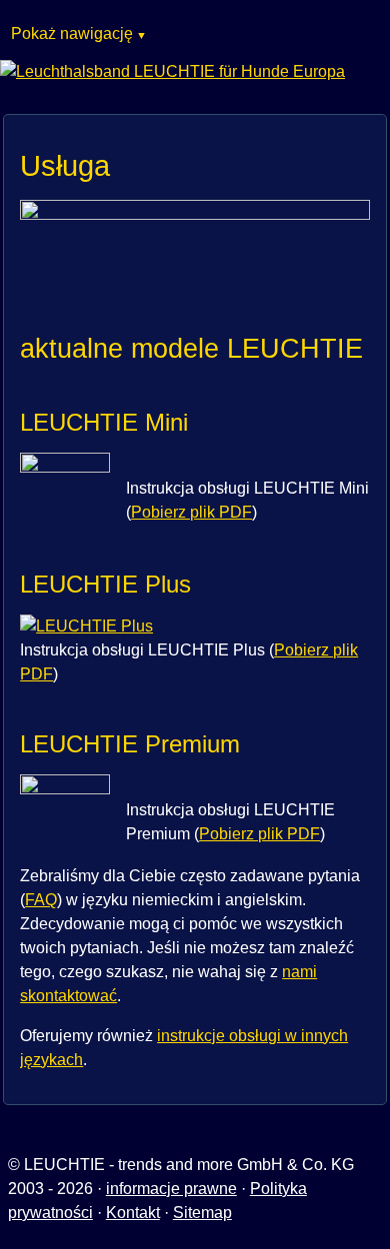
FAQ (41, 899)
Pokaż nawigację (72, 33)
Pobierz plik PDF (191, 512)
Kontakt (133, 1212)
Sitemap (202, 1212)
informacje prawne (171, 1188)
